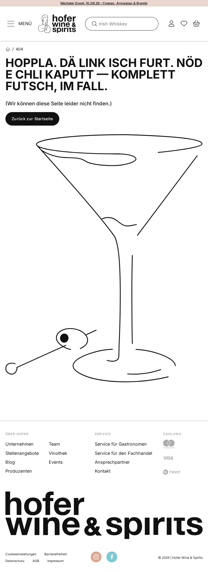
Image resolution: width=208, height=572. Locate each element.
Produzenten (18, 471)
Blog (10, 462)
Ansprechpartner (112, 462)
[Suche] (92, 24)
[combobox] (122, 24)
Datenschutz (14, 561)
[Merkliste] (184, 24)
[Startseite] (7, 49)
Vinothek (58, 453)
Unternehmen (19, 444)
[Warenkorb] (196, 24)
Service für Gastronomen (121, 444)
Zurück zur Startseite (32, 118)
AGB (35, 561)
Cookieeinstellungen (20, 554)
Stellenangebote (22, 453)
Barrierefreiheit (55, 554)
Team (54, 444)
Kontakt (102, 471)
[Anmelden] (171, 24)
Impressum (55, 561)
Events (56, 462)
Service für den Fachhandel (123, 453)
